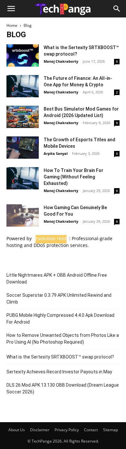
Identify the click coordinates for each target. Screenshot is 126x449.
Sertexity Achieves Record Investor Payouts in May (59, 371)
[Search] (117, 8)
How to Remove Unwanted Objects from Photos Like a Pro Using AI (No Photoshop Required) (62, 339)
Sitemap (110, 430)
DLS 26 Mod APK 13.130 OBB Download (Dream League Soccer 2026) (62, 388)
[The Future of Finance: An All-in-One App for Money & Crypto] (22, 86)
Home (11, 25)
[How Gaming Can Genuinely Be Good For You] (22, 215)
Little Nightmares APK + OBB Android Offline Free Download (56, 278)
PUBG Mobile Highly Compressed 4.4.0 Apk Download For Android (60, 319)
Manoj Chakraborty (61, 61)
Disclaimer (39, 430)
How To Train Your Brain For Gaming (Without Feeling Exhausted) (73, 177)
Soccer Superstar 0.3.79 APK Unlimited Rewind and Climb (58, 299)
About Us (16, 430)
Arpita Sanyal (56, 153)
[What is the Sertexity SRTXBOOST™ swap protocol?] (22, 55)
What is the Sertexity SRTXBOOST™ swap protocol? (60, 356)
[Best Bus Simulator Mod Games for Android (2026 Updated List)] (22, 117)
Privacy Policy (67, 430)
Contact (91, 430)
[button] (11, 8)
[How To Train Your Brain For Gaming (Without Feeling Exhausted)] (22, 178)
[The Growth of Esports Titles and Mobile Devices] (22, 147)
